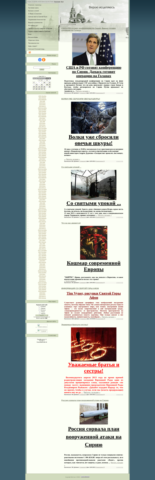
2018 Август (42, 269)
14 (36, 84)
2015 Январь (42, 196)
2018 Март (42, 260)
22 (39, 87)
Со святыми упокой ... (71, 167)
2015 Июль (42, 206)
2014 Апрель (42, 181)
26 (49, 87)
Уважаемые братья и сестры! (74, 325)
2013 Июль (42, 165)
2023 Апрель (42, 298)
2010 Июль (42, 104)
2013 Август (42, 167)
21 (36, 87)
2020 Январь (42, 289)
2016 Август (42, 228)
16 (41, 84)
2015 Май (42, 203)
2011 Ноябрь (42, 131)
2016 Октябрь (42, 231)
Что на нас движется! (71, 223)
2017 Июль (42, 247)
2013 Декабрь (42, 174)
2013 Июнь (42, 164)
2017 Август (42, 248)
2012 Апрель (42, 140)
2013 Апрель (42, 160)
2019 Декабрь (42, 287)
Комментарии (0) (100, 93)
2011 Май (42, 121)
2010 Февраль (42, 99)
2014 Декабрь (42, 194)
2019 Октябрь (42, 284)
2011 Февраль (42, 116)
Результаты (37, 316)
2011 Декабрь (42, 133)
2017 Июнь (42, 245)
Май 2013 (41, 76)
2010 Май (42, 101)
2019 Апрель (42, 276)
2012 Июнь (42, 143)
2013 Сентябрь (42, 169)
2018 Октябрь (42, 272)
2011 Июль (42, 125)
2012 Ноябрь (42, 152)
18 (47, 84)
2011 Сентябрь (42, 128)
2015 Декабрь (42, 214)
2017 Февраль (42, 238)
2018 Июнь (42, 265)
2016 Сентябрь (42, 230)
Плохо (43, 311)
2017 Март (42, 240)
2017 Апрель (42, 242)
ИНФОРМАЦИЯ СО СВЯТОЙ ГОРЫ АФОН (80, 288)
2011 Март (42, 118)
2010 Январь (42, 97)
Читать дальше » (83, 91)
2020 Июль (42, 294)
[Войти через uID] (40, 59)
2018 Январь (42, 257)
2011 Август (42, 126)
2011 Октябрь (42, 130)
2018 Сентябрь (42, 270)
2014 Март (42, 179)
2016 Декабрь (42, 235)
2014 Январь (42, 175)
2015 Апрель (42, 201)
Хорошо (43, 308)
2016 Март (42, 220)
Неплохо (43, 310)
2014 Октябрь (42, 191)
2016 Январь (42, 216)
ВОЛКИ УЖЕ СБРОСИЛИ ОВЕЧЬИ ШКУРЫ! (80, 99)
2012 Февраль (42, 136)
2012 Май (42, 142)
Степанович (83, 93)
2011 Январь (42, 114)
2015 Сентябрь (42, 209)
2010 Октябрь (42, 109)
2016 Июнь (42, 225)
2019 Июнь (42, 277)
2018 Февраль (42, 259)
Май (72, 24)
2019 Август (42, 281)
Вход (62, 1)
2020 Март (42, 292)
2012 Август (42, 147)
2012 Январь (42, 135)
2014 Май (42, 182)
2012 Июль (42, 145)
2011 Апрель (42, 119)
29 (39, 89)
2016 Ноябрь (42, 233)
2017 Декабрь (42, 255)
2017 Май (42, 243)
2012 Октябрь (42, 150)
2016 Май (42, 223)
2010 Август (42, 106)
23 (41, 87)
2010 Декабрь (42, 113)
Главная (62, 24)
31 (44, 89)
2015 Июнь (42, 204)
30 (41, 89)
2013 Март (42, 158)
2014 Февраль (42, 177)
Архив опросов (45, 316)
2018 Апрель (42, 262)
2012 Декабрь (42, 153)
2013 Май (42, 162)
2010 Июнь (42, 102)
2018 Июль (42, 267)
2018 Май (42, 264)
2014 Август (42, 187)
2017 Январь (42, 237)
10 (44, 82)
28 (36, 89)
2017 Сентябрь (42, 250)
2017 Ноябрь (42, 253)
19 (49, 84)
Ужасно (43, 313)
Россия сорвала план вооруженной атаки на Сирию (85, 400)
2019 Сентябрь (42, 282)
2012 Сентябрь (42, 148)
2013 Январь (42, 155)
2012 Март (42, 138)
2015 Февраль (42, 197)
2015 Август (42, 208)
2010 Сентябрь (42, 108)
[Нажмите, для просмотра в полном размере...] (93, 132)
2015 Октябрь (42, 211)
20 (34, 87)
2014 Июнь (42, 184)
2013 (67, 24)
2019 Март (42, 274)
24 (44, 87)
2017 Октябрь (42, 252)
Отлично (43, 306)
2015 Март (42, 199)
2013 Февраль (42, 157)
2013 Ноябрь (42, 172)
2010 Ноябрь (42, 111)
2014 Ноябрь (42, 192)
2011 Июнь (42, 123)
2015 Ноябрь (42, 213)
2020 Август (42, 296)
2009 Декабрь (42, 96)
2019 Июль (42, 279)
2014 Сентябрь (42, 189)
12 (49, 82)
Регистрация (57, 1)
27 (34, 89)
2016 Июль (42, 226)
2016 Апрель (42, 221)
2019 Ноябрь (42, 286)
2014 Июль (42, 186)
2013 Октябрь (42, 170)
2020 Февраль (42, 291)
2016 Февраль (42, 218)
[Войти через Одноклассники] (43, 59)
